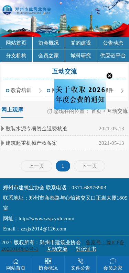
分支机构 (16, 55)
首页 (95, 111)
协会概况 (48, 43)
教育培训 (21, 90)
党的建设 (81, 43)
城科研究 (81, 55)
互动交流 (57, 249)
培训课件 (103, 90)
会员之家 (48, 55)
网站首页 (16, 43)
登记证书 (86, 249)
